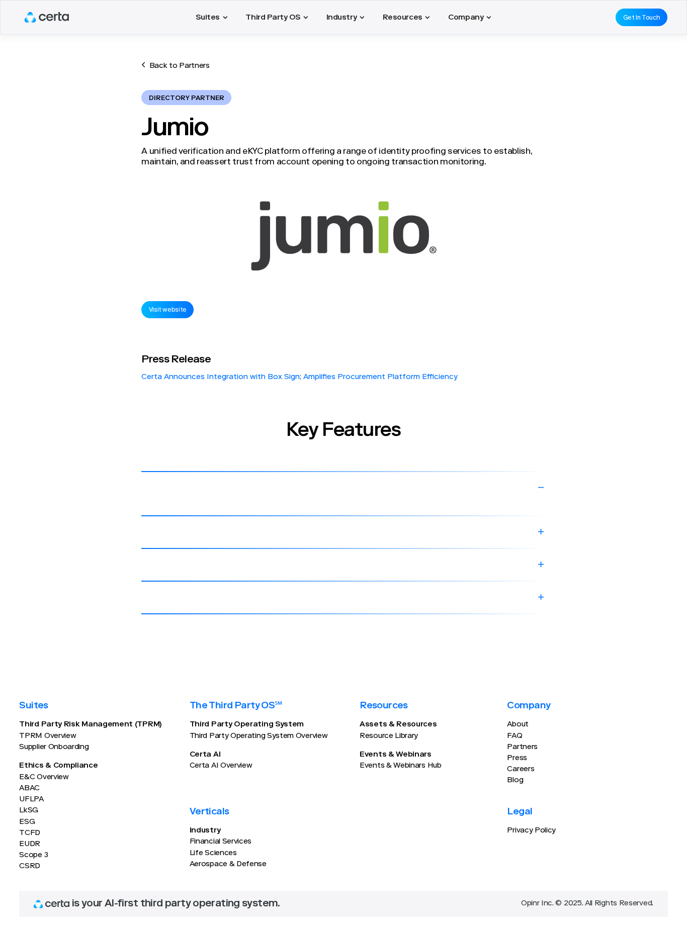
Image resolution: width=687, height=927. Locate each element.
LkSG (28, 810)
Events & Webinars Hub (401, 766)
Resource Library (389, 736)
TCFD (29, 833)
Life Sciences (213, 853)
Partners (522, 747)
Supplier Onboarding (54, 747)
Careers (520, 769)
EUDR (29, 844)
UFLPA (31, 799)
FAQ (514, 736)
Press (517, 758)
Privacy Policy (531, 831)
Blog (515, 780)
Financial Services (220, 842)
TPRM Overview (47, 736)
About (517, 724)
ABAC (29, 788)
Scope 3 (33, 855)
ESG (27, 822)
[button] (212, 17)
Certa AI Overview (221, 766)
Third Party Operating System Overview (259, 736)
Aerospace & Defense (228, 864)
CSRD (29, 866)
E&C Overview (43, 777)
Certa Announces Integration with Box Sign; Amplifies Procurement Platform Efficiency (299, 377)
